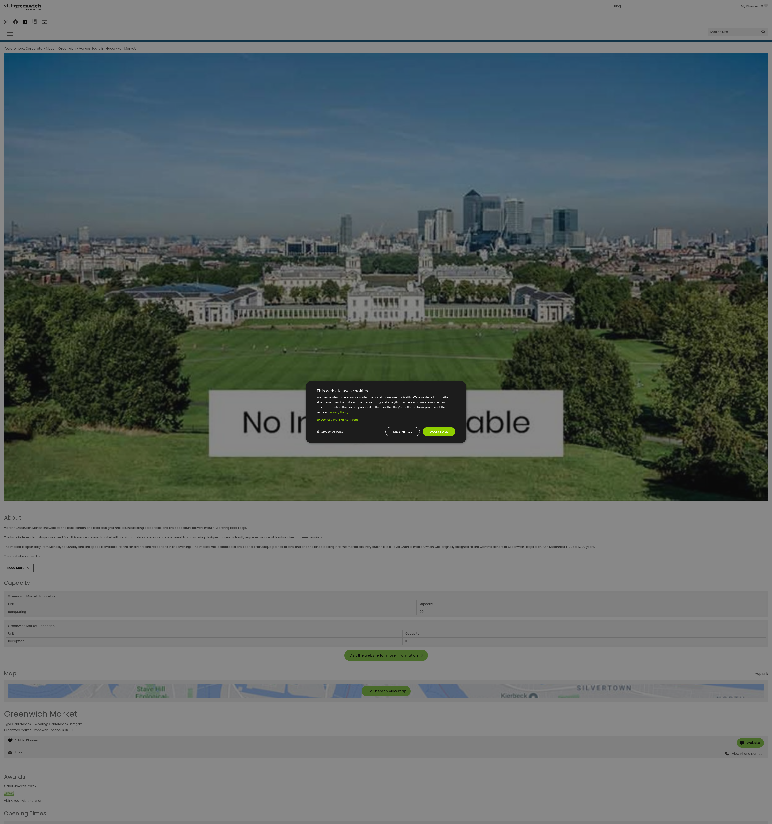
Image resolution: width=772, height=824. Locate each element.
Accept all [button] (439, 431)
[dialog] (386, 412)
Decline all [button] (402, 431)
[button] (386, 419)
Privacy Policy (338, 412)
